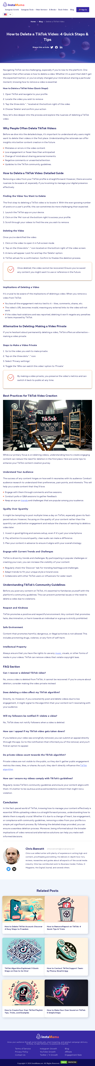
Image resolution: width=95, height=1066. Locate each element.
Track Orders (63, 10)
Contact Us (20, 1055)
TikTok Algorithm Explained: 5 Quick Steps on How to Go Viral (21, 970)
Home (33, 22)
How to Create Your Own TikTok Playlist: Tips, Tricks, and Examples (24, 1011)
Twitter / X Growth (49, 1055)
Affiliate (68, 1052)
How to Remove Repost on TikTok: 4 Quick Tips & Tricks (64, 928)
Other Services (41, 10)
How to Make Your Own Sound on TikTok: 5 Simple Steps (66, 1011)
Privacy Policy (21, 1052)
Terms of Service (23, 1049)
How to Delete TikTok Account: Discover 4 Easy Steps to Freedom (23, 928)
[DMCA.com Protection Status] (69, 1063)
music (58, 653)
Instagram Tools (27, 10)
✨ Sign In (83, 10)
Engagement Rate (73, 1055)
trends (24, 501)
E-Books (52, 10)
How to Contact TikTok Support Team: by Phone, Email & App (65, 970)
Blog (72, 10)
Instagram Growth (12, 10)
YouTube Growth (47, 1052)
